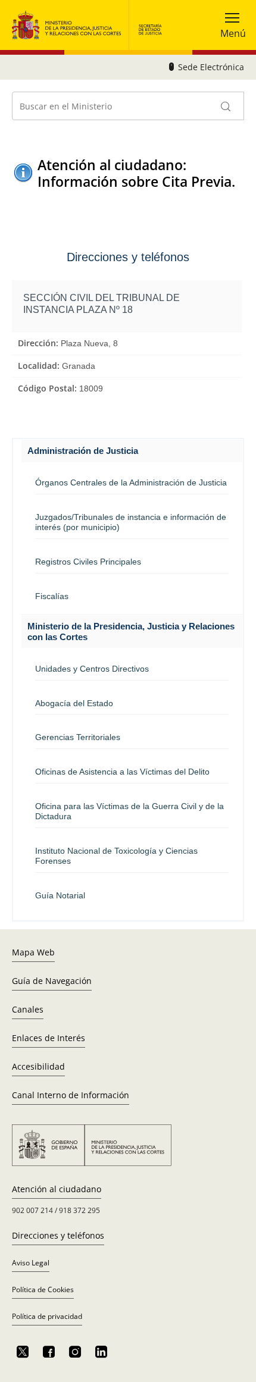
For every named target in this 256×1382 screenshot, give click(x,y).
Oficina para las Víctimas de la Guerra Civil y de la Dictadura (129, 811)
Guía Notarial (60, 895)
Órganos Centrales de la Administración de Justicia (131, 482)
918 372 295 (79, 1210)
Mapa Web (33, 952)
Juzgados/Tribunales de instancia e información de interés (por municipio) (130, 522)
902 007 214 (32, 1210)
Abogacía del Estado (74, 703)
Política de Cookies (43, 1289)
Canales (27, 1009)
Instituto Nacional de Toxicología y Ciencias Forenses (116, 856)
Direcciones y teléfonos (58, 1235)
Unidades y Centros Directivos (92, 668)
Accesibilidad (38, 1066)
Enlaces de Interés (48, 1037)
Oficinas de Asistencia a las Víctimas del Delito (122, 771)
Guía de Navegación (52, 980)
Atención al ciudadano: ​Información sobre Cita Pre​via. (136, 173)
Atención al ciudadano (56, 1189)
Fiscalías (51, 596)
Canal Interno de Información (70, 1095)
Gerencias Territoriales (77, 737)
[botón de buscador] (226, 106)
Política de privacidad (47, 1316)
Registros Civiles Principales (88, 561)
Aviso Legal (30, 1263)
